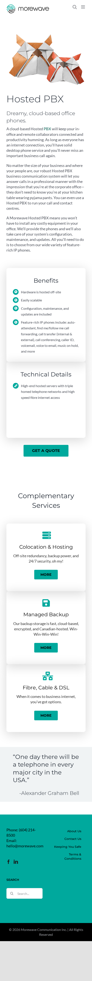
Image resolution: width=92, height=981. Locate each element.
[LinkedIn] (16, 862)
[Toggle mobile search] (75, 7)
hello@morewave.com (24, 846)
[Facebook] (8, 862)
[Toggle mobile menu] (83, 7)
